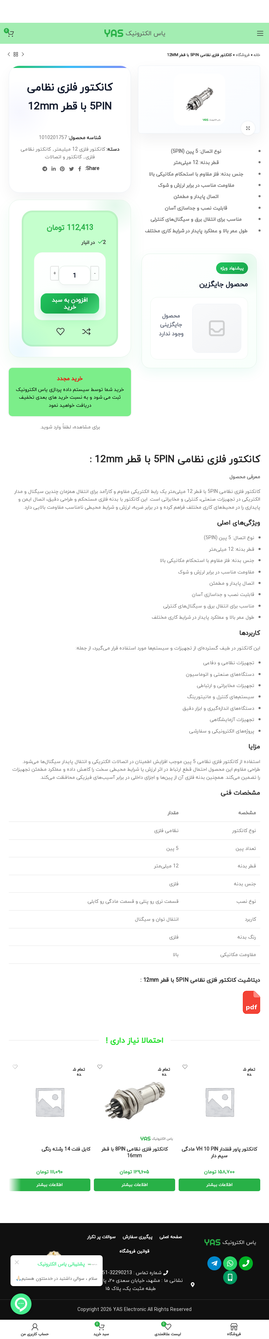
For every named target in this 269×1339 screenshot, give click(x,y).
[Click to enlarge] (248, 128)
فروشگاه (243, 55)
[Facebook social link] (79, 168)
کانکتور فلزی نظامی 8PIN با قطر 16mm (135, 1152)
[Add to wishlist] (60, 332)
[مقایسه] (86, 332)
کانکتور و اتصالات (63, 156)
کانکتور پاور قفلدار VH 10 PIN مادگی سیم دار (219, 1152)
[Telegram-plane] (214, 1263)
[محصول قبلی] (22, 54)
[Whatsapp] (230, 1263)
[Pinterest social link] (62, 168)
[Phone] (246, 1263)
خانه (257, 55)
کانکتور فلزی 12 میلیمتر (80, 149)
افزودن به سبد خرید (70, 303)
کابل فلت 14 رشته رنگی (66, 1149)
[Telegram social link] (44, 168)
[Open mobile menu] (260, 33)
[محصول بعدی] (8, 54)
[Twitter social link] (71, 168)
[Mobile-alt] (230, 1277)
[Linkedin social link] (53, 168)
